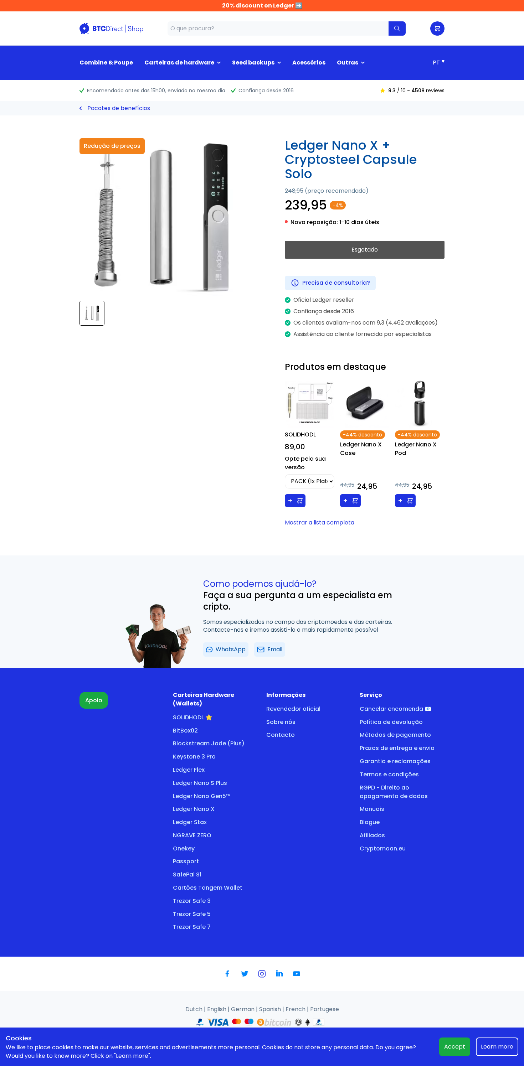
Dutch (194, 1009)
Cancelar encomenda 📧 (396, 709)
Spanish (270, 1009)
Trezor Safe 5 (192, 914)
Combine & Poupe (106, 62)
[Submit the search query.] (397, 28)
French (296, 1009)
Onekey (184, 848)
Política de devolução (391, 722)
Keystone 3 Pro (194, 756)
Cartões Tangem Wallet (207, 888)
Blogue (370, 822)
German (243, 1009)
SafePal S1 (187, 874)
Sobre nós (281, 722)
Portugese (324, 1009)
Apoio (93, 700)
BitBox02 (185, 730)
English (217, 1009)
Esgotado (364, 249)
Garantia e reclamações (395, 761)
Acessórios (308, 62)
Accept (454, 1046)
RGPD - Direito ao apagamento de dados (394, 791)
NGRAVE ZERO (192, 835)
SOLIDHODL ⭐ (192, 717)
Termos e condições (389, 774)
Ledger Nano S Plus (200, 783)
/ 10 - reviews (416, 90)
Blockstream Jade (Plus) (209, 743)
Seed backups (253, 62)
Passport (186, 861)
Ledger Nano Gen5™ (202, 796)
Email (274, 649)
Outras (347, 62)
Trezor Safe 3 (192, 901)
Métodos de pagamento (395, 735)
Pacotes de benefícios (118, 108)
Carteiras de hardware (179, 62)
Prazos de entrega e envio (397, 748)
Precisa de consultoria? (336, 283)
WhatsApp (231, 649)
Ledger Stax (190, 822)
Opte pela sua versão (305, 463)
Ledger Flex (189, 770)
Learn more (497, 1046)
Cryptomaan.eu (383, 848)
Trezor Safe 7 (192, 927)
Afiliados (372, 835)
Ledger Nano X (194, 809)
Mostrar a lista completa (319, 522)
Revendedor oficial (293, 709)
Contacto (280, 735)
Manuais (372, 809)
